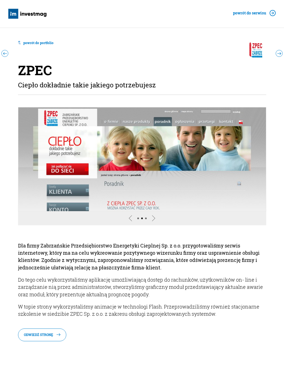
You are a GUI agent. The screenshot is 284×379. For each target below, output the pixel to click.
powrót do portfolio (38, 43)
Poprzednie (126, 224)
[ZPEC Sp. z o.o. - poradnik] (142, 159)
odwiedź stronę (38, 334)
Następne (157, 224)
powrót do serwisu (249, 13)
